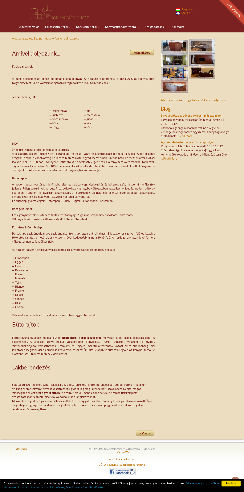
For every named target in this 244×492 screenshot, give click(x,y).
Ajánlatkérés (142, 52)
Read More (185, 136)
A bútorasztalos (29, 26)
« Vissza (145, 433)
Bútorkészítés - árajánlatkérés (230, 13)
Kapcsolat (178, 26)
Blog (166, 109)
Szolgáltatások (154, 26)
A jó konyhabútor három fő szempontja (187, 142)
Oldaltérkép (20, 448)
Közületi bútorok (86, 26)
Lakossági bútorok (56, 26)
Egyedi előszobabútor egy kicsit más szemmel (191, 115)
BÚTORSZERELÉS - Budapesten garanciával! (122, 464)
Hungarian (187, 9)
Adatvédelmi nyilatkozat (122, 459)
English (185, 12)
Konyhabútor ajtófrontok (121, 26)
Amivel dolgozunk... (67, 38)
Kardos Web (123, 452)
